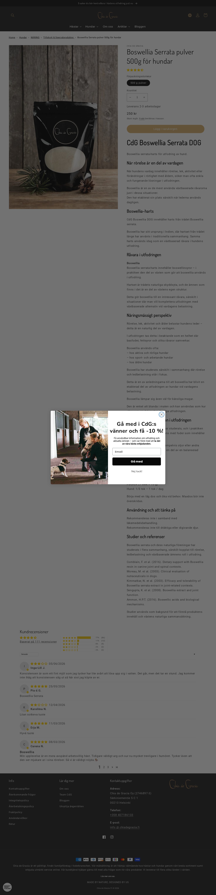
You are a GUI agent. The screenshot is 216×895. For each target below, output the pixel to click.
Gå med (137, 461)
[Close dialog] (161, 414)
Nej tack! (136, 471)
